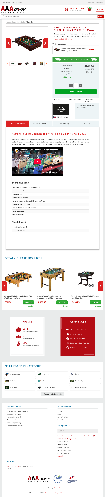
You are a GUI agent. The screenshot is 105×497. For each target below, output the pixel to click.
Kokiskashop (10, 22)
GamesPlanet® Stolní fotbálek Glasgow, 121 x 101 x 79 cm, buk (49, 297)
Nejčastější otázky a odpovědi (17, 411)
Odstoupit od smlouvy (14, 414)
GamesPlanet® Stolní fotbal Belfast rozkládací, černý (85, 297)
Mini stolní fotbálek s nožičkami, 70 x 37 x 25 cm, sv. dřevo (18, 297)
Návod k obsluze (62, 117)
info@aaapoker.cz (13, 469)
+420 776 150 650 (13, 466)
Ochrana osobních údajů (15, 425)
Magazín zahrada (63, 417)
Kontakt (20, 2)
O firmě (60, 411)
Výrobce (57, 99)
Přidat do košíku (76, 92)
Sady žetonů (58, 488)
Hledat (100, 16)
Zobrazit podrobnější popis (62, 39)
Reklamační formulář (14, 417)
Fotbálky (30, 22)
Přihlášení (91, 2)
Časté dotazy (6, 2)
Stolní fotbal (21, 22)
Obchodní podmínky (14, 423)
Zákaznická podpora (89, 100)
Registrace (99, 2)
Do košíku (28, 302)
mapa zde (60, 456)
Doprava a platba (75, 99)
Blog (14, 2)
